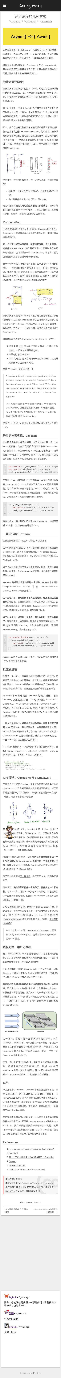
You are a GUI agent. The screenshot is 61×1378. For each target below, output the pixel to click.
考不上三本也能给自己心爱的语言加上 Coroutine (31, 1157)
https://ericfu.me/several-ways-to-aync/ (34, 1183)
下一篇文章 (25, 876)
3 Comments (46, 21)
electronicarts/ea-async (38, 930)
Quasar (6, 973)
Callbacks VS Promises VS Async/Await (27, 1169)
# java (22, 1202)
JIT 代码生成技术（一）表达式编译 (16, 1210)
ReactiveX (13, 1153)
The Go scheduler (17, 1165)
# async (30, 1202)
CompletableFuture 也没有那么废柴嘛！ (45, 1210)
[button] (4, 5)
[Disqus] (30, 1252)
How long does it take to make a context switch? (31, 1149)
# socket (37, 1202)
